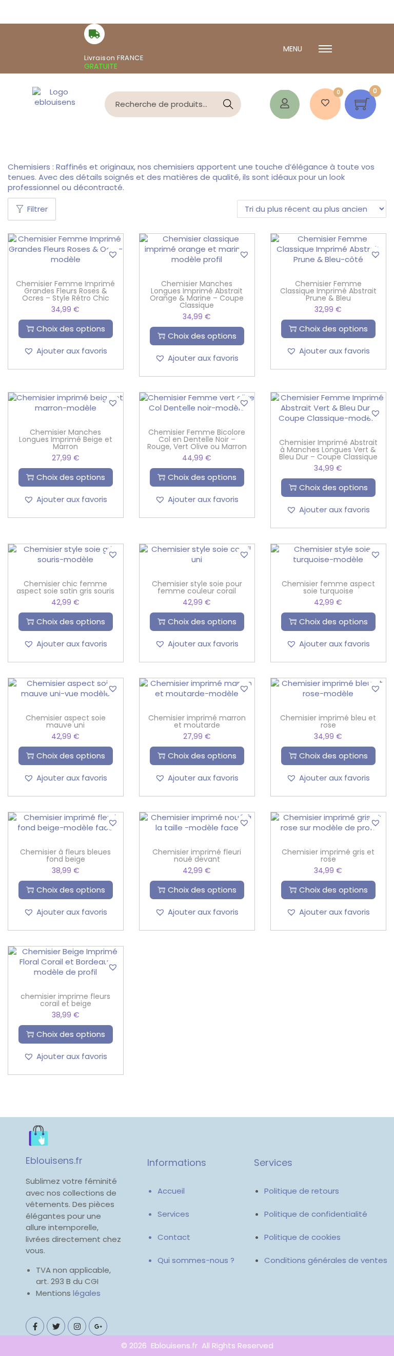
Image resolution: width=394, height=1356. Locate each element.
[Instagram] (77, 1326)
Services (173, 1214)
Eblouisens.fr (54, 1160)
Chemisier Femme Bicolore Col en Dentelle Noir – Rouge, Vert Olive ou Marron (197, 439)
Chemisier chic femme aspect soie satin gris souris (65, 587)
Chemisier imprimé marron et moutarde (197, 721)
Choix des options (70, 328)
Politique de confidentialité (315, 1214)
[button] (113, 254)
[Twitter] (56, 1326)
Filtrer (37, 208)
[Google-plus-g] (98, 1326)
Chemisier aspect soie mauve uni (66, 721)
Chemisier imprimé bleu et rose (328, 721)
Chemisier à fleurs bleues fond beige (65, 855)
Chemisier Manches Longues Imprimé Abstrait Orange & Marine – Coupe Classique (197, 294)
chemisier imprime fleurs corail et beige (65, 1000)
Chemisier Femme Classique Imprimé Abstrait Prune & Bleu (328, 290)
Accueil (171, 1190)
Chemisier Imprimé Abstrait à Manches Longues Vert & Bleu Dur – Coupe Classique (328, 449)
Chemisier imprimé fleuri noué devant (196, 855)
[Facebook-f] (35, 1326)
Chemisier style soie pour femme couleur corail (197, 587)
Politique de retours (301, 1190)
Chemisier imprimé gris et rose (328, 855)
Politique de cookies (302, 1237)
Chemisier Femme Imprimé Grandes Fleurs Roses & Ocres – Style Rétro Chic (65, 290)
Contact (173, 1237)
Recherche (228, 104)
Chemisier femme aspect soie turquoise (328, 587)
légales (87, 1293)
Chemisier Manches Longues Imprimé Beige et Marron (65, 439)
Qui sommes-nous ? (195, 1260)
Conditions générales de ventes (325, 1260)
